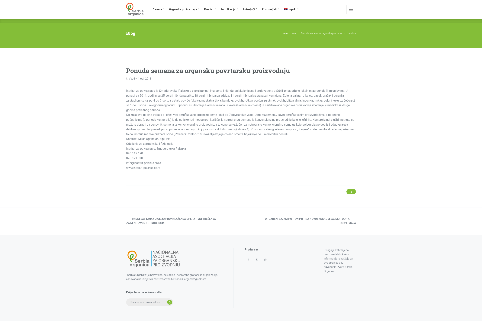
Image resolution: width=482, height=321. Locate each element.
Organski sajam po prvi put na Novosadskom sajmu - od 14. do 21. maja (310, 221)
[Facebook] (248, 259)
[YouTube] (256, 267)
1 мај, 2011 (144, 78)
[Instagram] (256, 259)
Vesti (132, 78)
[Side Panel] (351, 9)
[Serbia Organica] (134, 9)
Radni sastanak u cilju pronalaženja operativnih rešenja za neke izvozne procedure (171, 221)
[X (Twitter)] (248, 267)
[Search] (341, 9)
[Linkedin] (265, 259)
